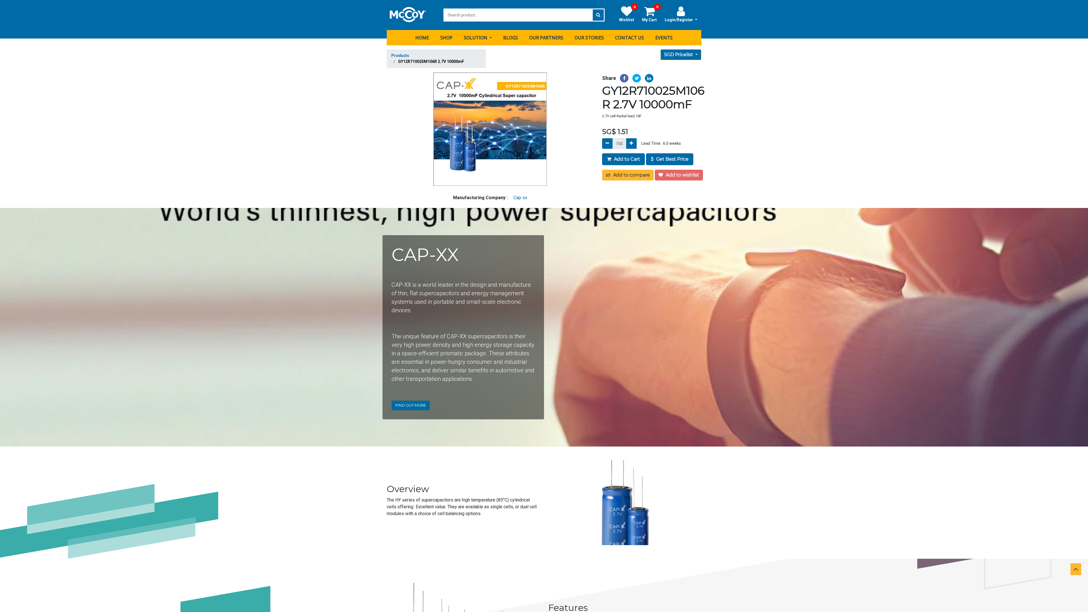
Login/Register (679, 20)
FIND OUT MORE (410, 405)
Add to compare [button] (631, 175)
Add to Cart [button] (626, 159)
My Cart (650, 14)
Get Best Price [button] (671, 159)
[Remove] (607, 143)
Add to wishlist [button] (682, 175)
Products (400, 55)
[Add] (631, 143)
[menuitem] (422, 37)
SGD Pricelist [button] (679, 54)
